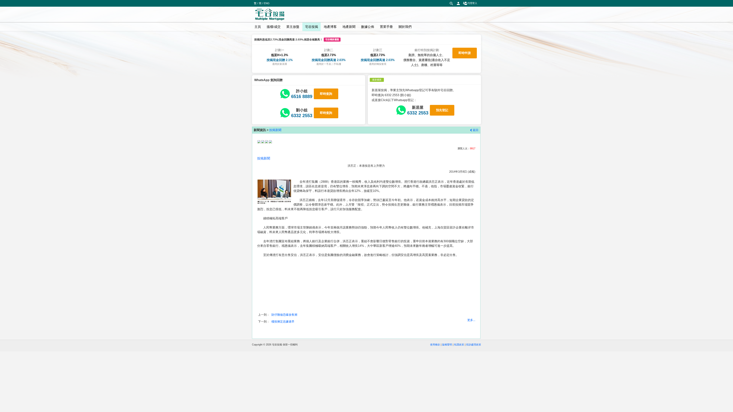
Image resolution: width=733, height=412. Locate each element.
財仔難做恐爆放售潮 (284, 314)
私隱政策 (459, 344)
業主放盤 (292, 27)
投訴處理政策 (473, 344)
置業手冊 (386, 27)
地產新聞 (348, 27)
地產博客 (330, 27)
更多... (471, 320)
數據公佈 (367, 27)
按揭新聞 (275, 130)
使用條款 (435, 344)
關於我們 (405, 27)
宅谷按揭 (311, 27)
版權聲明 (447, 344)
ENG (267, 3)
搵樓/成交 (274, 27)
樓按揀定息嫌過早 (282, 321)
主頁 (257, 27)
